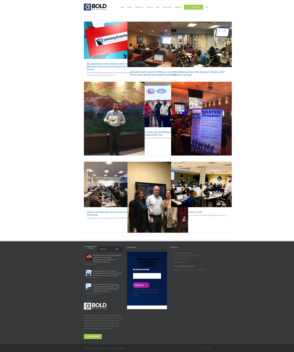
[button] (206, 6)
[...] (115, 75)
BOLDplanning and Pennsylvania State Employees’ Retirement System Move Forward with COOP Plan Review (111, 67)
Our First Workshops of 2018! (188, 212)
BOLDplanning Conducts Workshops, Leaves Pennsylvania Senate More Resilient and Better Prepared (153, 75)
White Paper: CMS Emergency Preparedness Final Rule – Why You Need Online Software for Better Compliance (106, 287)
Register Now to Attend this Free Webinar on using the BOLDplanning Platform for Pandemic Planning (107, 258)
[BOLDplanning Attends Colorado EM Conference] (114, 122)
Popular (91, 248)
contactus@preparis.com (184, 266)
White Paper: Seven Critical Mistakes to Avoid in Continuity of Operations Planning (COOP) (107, 273)
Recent (104, 249)
